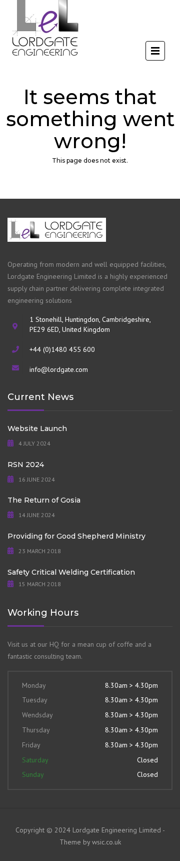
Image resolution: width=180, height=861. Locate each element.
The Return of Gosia (44, 500)
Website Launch (37, 428)
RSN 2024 (26, 464)
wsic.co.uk (106, 841)
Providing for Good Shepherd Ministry (77, 536)
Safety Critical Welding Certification (71, 572)
